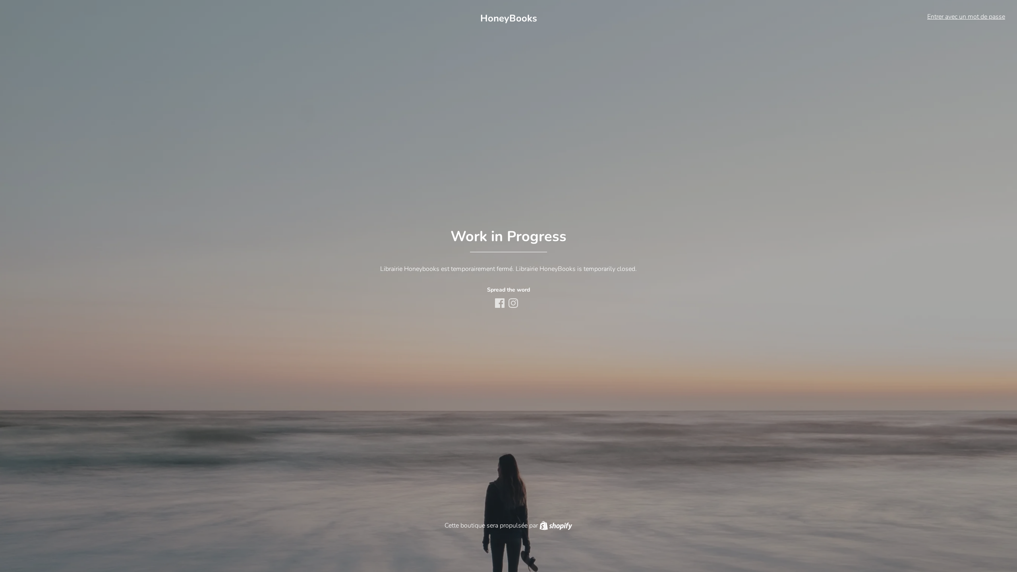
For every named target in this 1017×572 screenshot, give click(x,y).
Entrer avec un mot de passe (966, 16)
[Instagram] (514, 304)
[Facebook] (500, 304)
